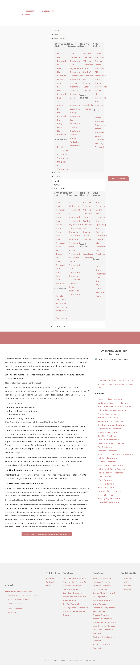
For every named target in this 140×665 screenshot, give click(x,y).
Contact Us (59, 327)
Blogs (57, 323)
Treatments (60, 189)
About (57, 185)
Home (56, 181)
